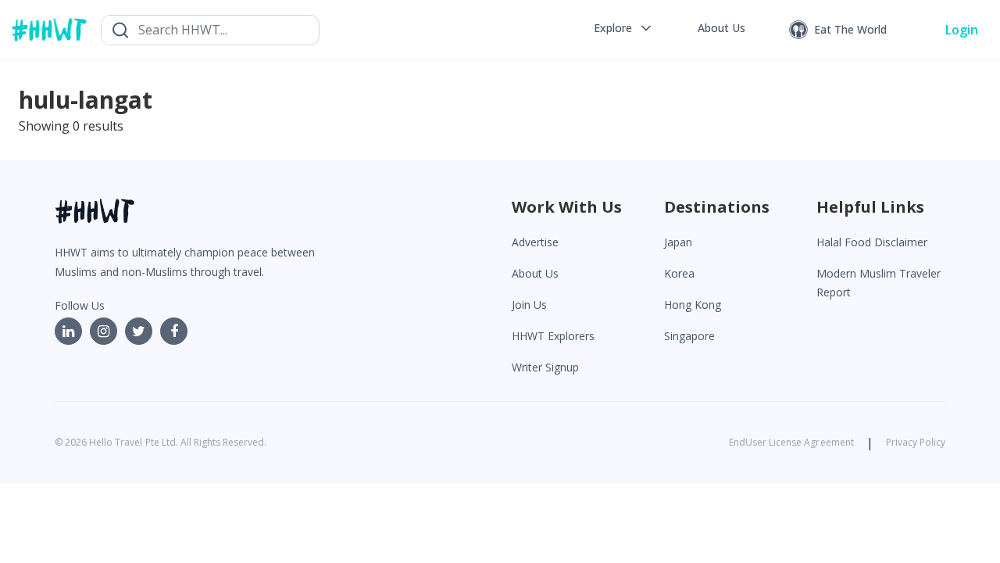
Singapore (689, 335)
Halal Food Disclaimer (871, 242)
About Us (535, 273)
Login (961, 29)
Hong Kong (692, 304)
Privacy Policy (915, 442)
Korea (679, 273)
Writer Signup (545, 367)
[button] (623, 28)
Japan (678, 242)
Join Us (529, 304)
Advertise (535, 242)
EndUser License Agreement (791, 442)
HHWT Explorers (553, 335)
